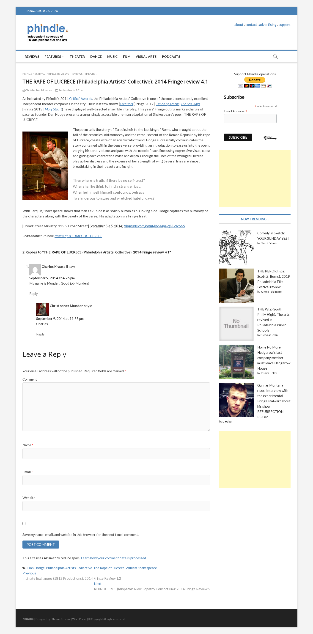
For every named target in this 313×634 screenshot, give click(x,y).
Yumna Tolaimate (271, 291)
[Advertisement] (255, 178)
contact (251, 24)
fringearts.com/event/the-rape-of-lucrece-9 (154, 226)
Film (127, 56)
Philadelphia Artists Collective (69, 568)
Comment (29, 379)
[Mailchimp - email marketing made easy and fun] (270, 141)
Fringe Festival (33, 73)
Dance (96, 56)
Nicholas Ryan (269, 335)
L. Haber (227, 421)
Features (52, 56)
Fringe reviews (58, 73)
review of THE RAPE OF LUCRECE (78, 236)
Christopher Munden (38, 90)
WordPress (79, 619)
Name (27, 445)
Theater (77, 56)
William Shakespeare (141, 568)
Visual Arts (146, 56)
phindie (28, 619)
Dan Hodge (36, 568)
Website (28, 498)
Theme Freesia (61, 619)
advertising (268, 24)
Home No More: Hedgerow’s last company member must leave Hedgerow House (273, 357)
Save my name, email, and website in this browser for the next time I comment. (80, 534)
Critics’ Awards (80, 98)
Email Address (235, 111)
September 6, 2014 (70, 90)
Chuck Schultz (269, 243)
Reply (33, 293)
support (285, 24)
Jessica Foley (269, 373)
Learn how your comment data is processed (113, 558)
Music (112, 56)
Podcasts (171, 56)
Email (27, 472)
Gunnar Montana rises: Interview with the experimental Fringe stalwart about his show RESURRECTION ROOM (274, 401)
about (238, 24)
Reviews (32, 56)
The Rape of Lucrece (108, 568)
